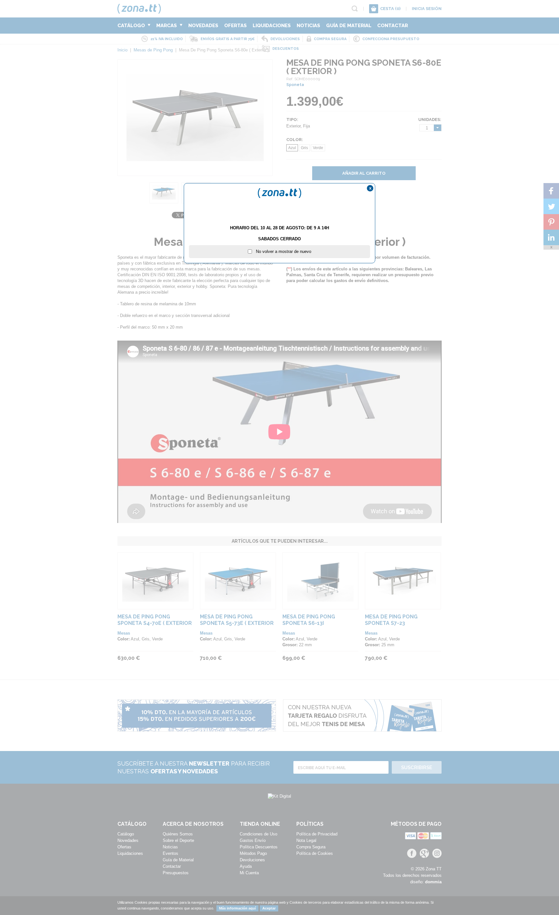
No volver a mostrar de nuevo (281, 251)
